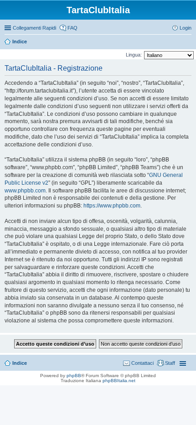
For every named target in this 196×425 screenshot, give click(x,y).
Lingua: (134, 54)
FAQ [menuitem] (72, 28)
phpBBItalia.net (119, 380)
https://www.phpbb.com (111, 205)
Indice (19, 41)
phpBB (74, 375)
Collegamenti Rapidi (34, 28)
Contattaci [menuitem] (142, 363)
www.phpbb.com (25, 190)
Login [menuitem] (185, 28)
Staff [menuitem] (170, 363)
